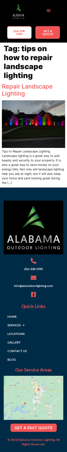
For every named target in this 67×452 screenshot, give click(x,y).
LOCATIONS (16, 333)
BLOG (11, 359)
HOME (12, 316)
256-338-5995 (33, 269)
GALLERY (13, 342)
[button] (49, 10)
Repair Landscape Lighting (27, 90)
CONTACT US (17, 351)
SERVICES (14, 325)
